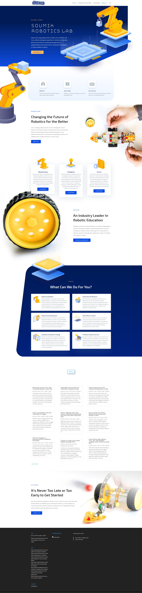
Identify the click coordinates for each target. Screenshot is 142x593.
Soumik (74, 3)
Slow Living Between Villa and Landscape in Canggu (42, 413)
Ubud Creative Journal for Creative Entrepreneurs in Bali (98, 388)
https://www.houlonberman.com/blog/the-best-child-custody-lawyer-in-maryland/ (39, 564)
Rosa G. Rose (37, 391)
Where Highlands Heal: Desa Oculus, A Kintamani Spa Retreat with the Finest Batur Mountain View (71, 415)
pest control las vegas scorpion (38, 535)
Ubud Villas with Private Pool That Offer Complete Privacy (70, 388)
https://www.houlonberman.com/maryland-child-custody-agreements (39, 572)
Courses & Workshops (81, 240)
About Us (104, 3)
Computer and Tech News (84, 3)
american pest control (78, 533)
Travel (49, 391)
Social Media (96, 3)
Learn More (43, 189)
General (51, 416)
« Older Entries (34, 464)
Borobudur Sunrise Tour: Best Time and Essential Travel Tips (42, 388)
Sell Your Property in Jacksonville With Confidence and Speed (42, 439)
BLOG (71, 372)
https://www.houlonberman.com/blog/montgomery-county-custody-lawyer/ (39, 558)
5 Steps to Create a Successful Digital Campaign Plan (70, 441)
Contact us (36, 513)
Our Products (37, 52)
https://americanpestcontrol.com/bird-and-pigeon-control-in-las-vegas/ (39, 540)
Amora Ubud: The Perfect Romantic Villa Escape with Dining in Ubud (97, 414)
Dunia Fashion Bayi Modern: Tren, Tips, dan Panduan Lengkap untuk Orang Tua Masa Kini (99, 441)
